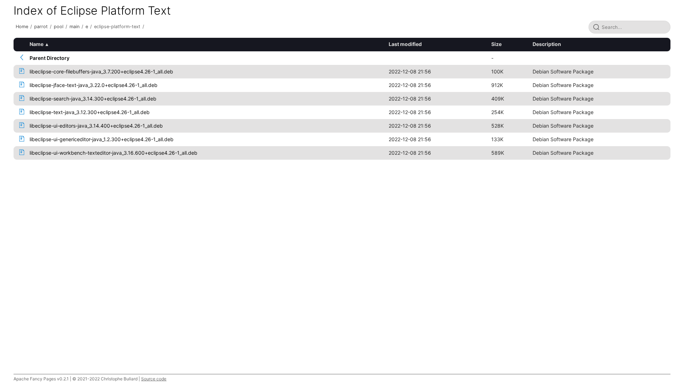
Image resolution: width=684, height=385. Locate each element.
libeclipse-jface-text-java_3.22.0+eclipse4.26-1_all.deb (93, 85)
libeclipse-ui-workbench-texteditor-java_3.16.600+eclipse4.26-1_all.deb (113, 153)
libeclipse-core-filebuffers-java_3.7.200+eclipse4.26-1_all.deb (101, 71)
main (74, 26)
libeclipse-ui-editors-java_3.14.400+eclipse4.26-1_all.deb (96, 126)
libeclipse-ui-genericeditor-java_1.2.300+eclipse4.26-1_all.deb (101, 139)
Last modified (405, 44)
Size (496, 44)
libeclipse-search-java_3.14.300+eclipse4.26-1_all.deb (93, 99)
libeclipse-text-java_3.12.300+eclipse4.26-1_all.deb (90, 112)
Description (547, 44)
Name (36, 44)
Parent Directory (49, 58)
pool (58, 26)
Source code (153, 378)
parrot (41, 26)
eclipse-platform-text (117, 26)
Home (22, 26)
